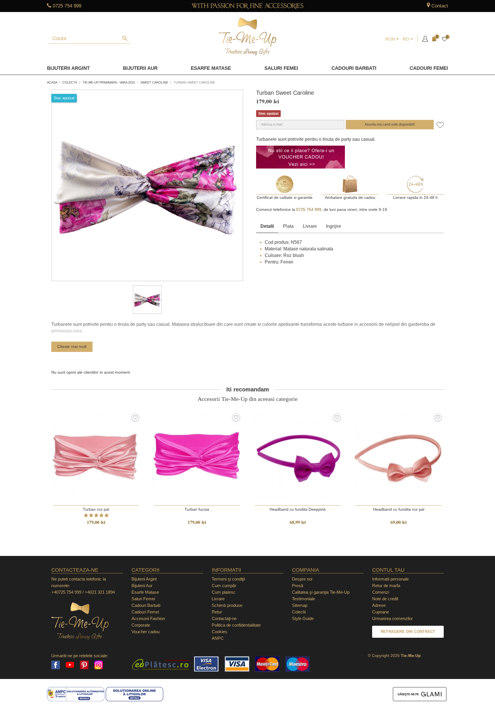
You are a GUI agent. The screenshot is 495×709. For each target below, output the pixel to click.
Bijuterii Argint (68, 68)
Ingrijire (333, 226)
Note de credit (385, 598)
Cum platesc (223, 592)
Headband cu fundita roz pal (398, 509)
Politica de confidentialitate (236, 625)
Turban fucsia (196, 509)
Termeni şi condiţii (228, 579)
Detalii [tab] (267, 226)
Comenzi (380, 592)
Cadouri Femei (429, 68)
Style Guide (303, 618)
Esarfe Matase (211, 68)
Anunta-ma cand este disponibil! (390, 124)
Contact (439, 6)
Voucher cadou (145, 631)
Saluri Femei (281, 68)
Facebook (55, 665)
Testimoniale (303, 598)
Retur (217, 611)
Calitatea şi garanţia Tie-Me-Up (320, 592)
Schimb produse (227, 605)
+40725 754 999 (66, 592)
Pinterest (84, 665)
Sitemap (299, 605)
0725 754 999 (67, 6)
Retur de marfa (386, 585)
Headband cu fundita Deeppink (298, 509)
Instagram (98, 665)
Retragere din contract (408, 631)
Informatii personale (390, 579)
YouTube (70, 665)
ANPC (218, 638)
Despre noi (302, 579)
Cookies (219, 631)
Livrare (310, 226)
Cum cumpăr (224, 585)
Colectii (299, 611)
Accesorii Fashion (148, 618)
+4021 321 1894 (100, 592)
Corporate (140, 625)
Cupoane (380, 611)
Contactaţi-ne (224, 618)
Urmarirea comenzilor (392, 618)
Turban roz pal (96, 509)
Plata (288, 226)
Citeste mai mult (72, 346)
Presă (297, 585)
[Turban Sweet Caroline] (147, 299)
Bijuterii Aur (140, 68)
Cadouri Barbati (353, 68)
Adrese (379, 605)
